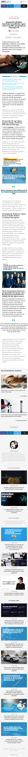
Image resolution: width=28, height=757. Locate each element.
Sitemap (23, 748)
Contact (15, 750)
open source (19, 523)
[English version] (21, 1)
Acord (14, 748)
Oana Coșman (15, 30)
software (22, 521)
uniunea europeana (8, 521)
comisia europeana (10, 523)
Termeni (19, 748)
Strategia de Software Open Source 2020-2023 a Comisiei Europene (13, 84)
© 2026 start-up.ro (14, 754)
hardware (16, 521)
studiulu (10, 127)
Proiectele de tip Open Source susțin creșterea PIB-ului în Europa (11, 80)
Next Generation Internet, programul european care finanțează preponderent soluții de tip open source (12, 88)
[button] (23, 1)
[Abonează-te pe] (13, 34)
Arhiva (11, 750)
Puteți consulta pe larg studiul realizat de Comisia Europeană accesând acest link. (14, 191)
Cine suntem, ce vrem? (7, 748)
